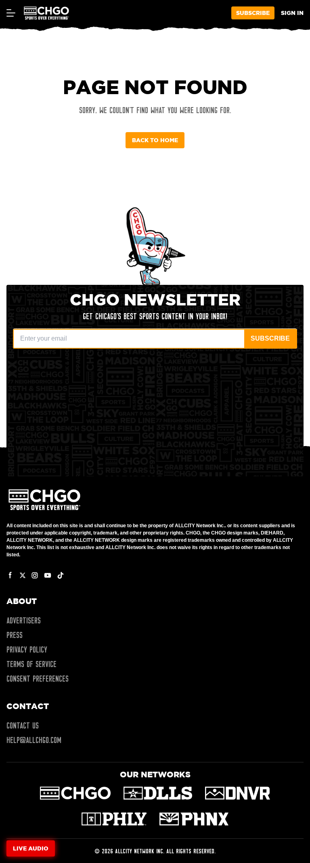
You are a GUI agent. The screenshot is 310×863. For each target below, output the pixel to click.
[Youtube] (48, 575)
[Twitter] (22, 575)
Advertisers (23, 620)
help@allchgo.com (33, 740)
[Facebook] (10, 575)
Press (14, 635)
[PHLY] (114, 818)
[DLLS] (158, 793)
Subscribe (253, 12)
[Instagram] (35, 575)
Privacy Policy (26, 649)
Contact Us (22, 725)
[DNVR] (237, 793)
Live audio (30, 848)
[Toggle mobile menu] (10, 13)
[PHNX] (193, 818)
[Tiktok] (61, 575)
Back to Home (155, 140)
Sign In (292, 12)
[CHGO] (75, 793)
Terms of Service (31, 664)
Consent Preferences (37, 678)
